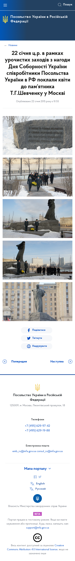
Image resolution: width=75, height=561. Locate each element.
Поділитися (38, 330)
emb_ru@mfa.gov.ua (24, 451)
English (40, 483)
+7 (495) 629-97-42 (37, 426)
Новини (13, 45)
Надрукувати (39, 346)
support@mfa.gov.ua (37, 528)
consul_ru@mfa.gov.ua (50, 451)
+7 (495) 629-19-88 (37, 430)
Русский (40, 489)
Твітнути (37, 338)
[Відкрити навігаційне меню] (5, 5)
